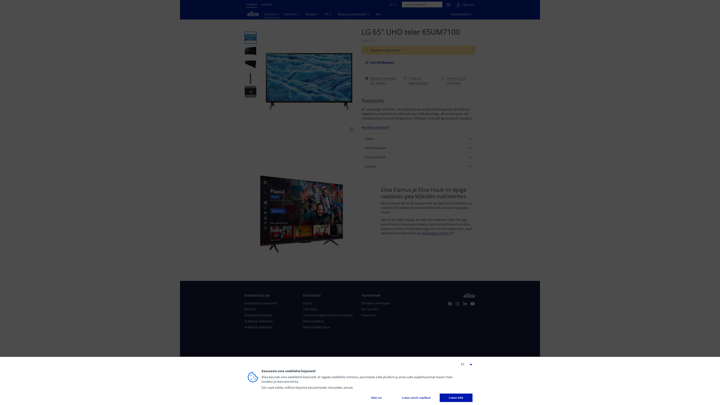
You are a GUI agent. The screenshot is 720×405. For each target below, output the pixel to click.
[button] (465, 364)
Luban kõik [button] (456, 397)
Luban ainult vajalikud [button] (416, 397)
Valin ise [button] (376, 397)
